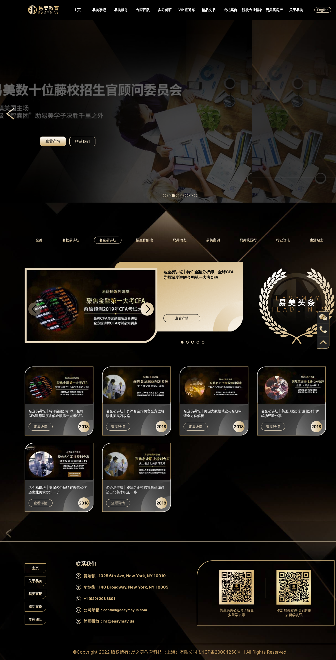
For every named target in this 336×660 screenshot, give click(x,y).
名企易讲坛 (107, 240)
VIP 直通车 (186, 10)
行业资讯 (283, 240)
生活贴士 (316, 240)
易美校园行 (248, 240)
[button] (147, 309)
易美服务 (121, 10)
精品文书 (208, 10)
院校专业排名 (252, 10)
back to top (323, 342)
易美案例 (213, 240)
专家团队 (143, 10)
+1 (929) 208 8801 (99, 598)
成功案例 (230, 10)
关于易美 (296, 10)
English (322, 10)
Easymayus (43, 9)
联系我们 (82, 141)
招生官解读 (144, 240)
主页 (77, 10)
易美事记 (99, 10)
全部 (39, 240)
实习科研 (165, 10)
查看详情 (182, 318)
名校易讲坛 (70, 240)
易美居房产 (274, 10)
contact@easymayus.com (125, 610)
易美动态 (179, 240)
